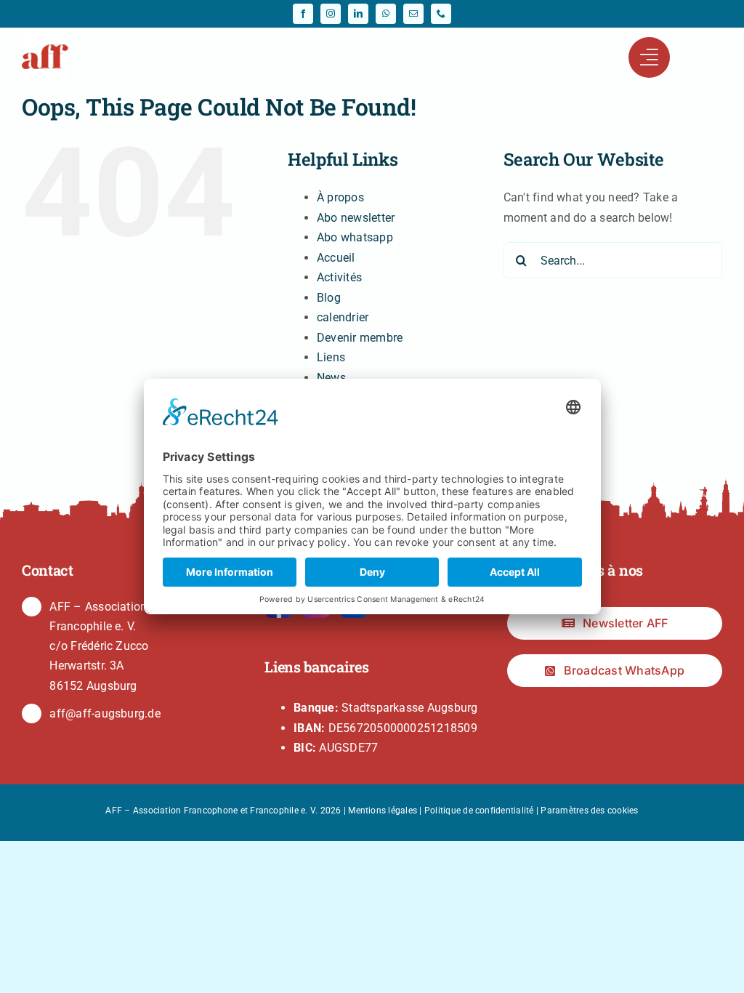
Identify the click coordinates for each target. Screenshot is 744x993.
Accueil (336, 258)
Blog (329, 298)
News (331, 378)
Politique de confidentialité (479, 810)
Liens (331, 357)
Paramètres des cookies (589, 810)
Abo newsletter (356, 218)
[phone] (441, 14)
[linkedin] (358, 14)
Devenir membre (360, 338)
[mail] (413, 14)
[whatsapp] (386, 14)
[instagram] (330, 14)
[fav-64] (45, 39)
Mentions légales (382, 810)
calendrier (342, 317)
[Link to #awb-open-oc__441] (648, 57)
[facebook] (303, 14)
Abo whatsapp (355, 237)
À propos (340, 197)
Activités (339, 277)
